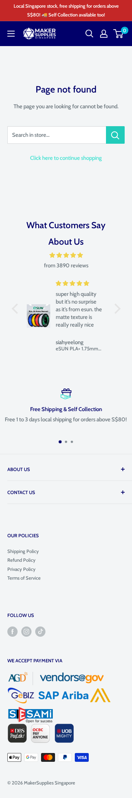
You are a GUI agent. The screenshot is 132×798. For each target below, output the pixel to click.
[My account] (103, 34)
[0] (118, 33)
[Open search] (89, 34)
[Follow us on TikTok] (40, 631)
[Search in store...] (115, 135)
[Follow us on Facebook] (12, 631)
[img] (66, 255)
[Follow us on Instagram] (26, 631)
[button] (16, 309)
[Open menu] (11, 34)
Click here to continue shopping (66, 158)
